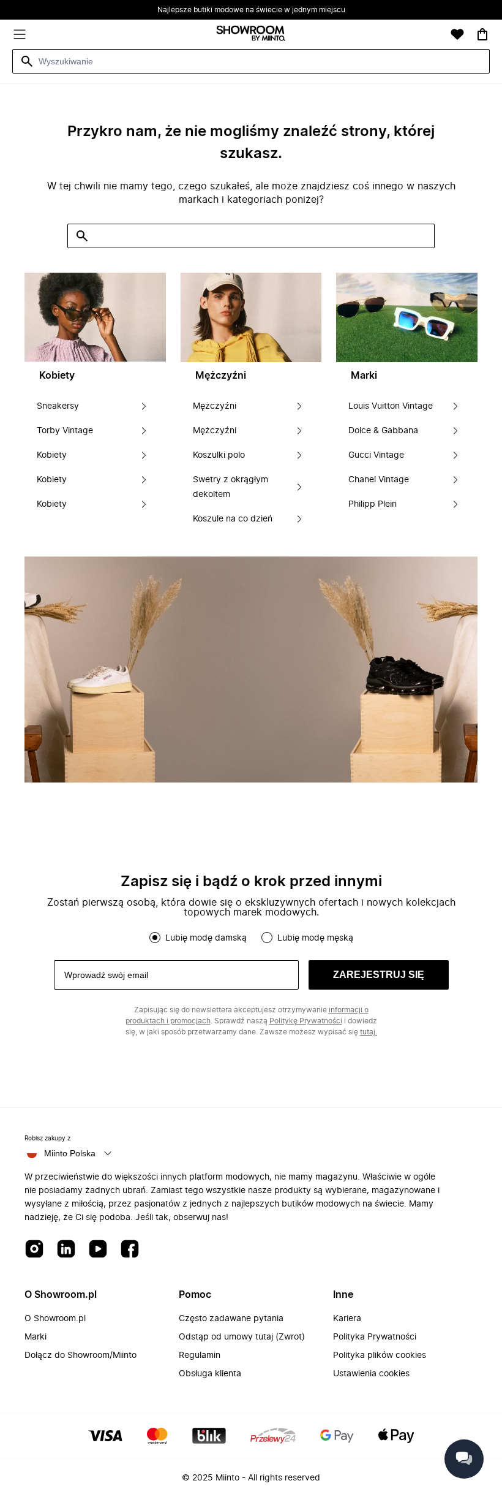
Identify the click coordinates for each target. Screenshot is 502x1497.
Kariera (347, 1318)
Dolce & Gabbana (383, 430)
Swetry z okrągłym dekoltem (230, 487)
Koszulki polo (219, 455)
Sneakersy (58, 406)
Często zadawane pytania (231, 1318)
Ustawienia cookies (371, 1374)
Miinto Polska (70, 1153)
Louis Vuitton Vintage (390, 406)
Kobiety (52, 455)
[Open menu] (19, 34)
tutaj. (368, 1032)
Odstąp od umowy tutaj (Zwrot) (242, 1337)
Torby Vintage (65, 430)
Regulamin (199, 1355)
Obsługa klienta (210, 1374)
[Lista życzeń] (457, 34)
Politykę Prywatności (305, 1021)
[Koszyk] (482, 34)
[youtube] (98, 1249)
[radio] (154, 937)
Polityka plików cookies (379, 1355)
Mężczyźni (214, 406)
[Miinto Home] (251, 35)
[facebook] (130, 1249)
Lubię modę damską (206, 938)
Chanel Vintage (378, 480)
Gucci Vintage (376, 455)
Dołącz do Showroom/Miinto (80, 1355)
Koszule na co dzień (232, 519)
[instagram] (34, 1249)
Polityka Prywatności (374, 1337)
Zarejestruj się (378, 974)
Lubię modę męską (315, 938)
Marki (35, 1337)
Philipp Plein (372, 504)
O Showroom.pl (55, 1318)
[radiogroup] (251, 937)
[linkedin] (66, 1249)
